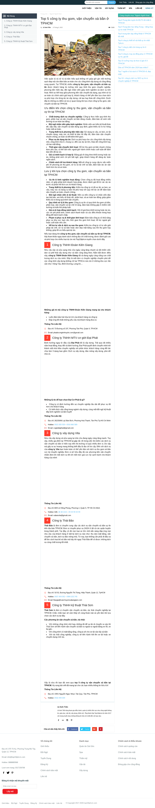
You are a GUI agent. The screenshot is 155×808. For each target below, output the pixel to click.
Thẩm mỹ (121, 8)
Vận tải (98, 8)
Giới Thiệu (123, 2)
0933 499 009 (59, 698)
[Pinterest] (72, 720)
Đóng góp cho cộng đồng (144, 2)
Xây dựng (109, 8)
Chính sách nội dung (127, 758)
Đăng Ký (149, 8)
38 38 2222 (62, 512)
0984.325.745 (72, 597)
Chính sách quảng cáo (127, 746)
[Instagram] (68, 720)
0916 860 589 (72, 424)
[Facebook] (59, 720)
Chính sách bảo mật (49, 770)
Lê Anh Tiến (62, 707)
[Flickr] (64, 720)
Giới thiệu (86, 8)
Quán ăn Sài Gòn (86, 746)
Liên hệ (131, 2)
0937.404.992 (59, 597)
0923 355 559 (59, 424)
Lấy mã (10, 791)
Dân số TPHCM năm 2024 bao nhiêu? (133, 67)
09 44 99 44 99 (74, 512)
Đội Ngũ (44, 752)
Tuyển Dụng (46, 758)
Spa (130, 8)
